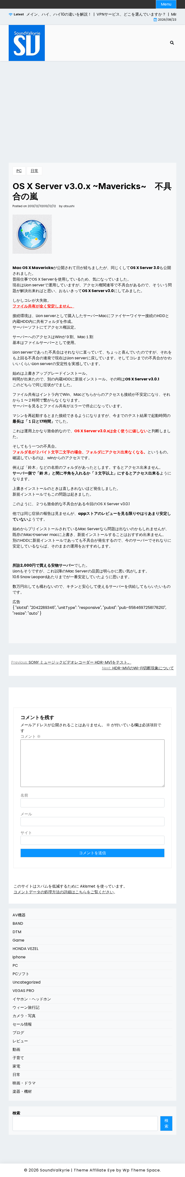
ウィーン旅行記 (26, 1007)
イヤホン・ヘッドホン (32, 999)
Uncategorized (26, 982)
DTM (17, 932)
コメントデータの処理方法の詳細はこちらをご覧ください (63, 892)
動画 (16, 1049)
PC (19, 171)
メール (26, 814)
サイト (26, 832)
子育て (18, 1058)
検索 (16, 1113)
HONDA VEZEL (25, 948)
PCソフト (21, 974)
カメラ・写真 (24, 1016)
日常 (34, 171)
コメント (30, 736)
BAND (18, 923)
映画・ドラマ (24, 1083)
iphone (19, 957)
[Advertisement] (92, 106)
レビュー (20, 1041)
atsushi (68, 206)
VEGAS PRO (23, 990)
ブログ (18, 1032)
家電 (16, 1066)
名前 (24, 795)
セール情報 (22, 1024)
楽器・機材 (22, 1091)
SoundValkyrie (55, 1170)
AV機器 (19, 915)
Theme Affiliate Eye (94, 1170)
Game (18, 940)
